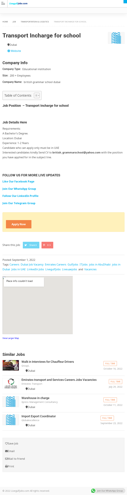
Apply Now (19, 224)
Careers (14, 264)
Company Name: (12, 82)
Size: (5, 75)
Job (14, 21)
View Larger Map (10, 338)
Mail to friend (16, 459)
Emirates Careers (55, 264)
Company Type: (11, 69)
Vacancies (90, 269)
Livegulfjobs (53, 269)
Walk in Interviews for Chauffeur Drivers (47, 361)
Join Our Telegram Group (18, 203)
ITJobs (84, 264)
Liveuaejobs (69, 269)
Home (5, 21)
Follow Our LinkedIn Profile (20, 196)
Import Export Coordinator (38, 416)
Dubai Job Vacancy (32, 264)
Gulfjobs (73, 264)
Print (11, 466)
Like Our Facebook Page (18, 181)
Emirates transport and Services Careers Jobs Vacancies (59, 379)
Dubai (125, 1)
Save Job (13, 443)
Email (11, 451)
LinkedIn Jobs (35, 269)
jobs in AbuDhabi (100, 264)
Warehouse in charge (35, 398)
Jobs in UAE (18, 269)
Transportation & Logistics (35, 21)
